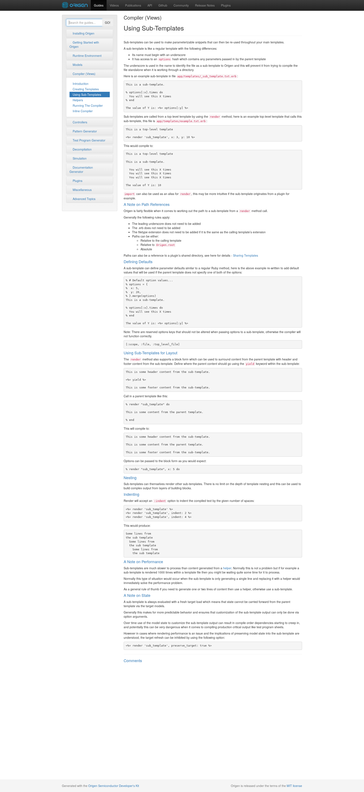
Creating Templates (86, 89)
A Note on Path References (147, 204)
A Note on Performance (143, 561)
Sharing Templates (245, 255)
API (149, 5)
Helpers (78, 100)
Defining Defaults (138, 261)
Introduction (80, 83)
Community (181, 5)
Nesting (130, 477)
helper (227, 568)
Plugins (226, 5)
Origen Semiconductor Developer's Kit (113, 786)
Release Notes (205, 5)
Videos (114, 5)
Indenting (131, 494)
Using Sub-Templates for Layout (150, 352)
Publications (133, 5)
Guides (98, 5)
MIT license (294, 786)
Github (162, 5)
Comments (133, 660)
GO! (107, 22)
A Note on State (137, 595)
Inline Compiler (83, 111)
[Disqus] (213, 721)
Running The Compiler (88, 105)
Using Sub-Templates (87, 94)
